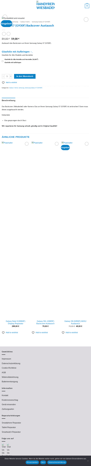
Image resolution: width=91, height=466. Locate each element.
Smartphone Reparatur (11, 423)
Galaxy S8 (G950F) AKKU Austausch (75, 322)
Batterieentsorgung (10, 382)
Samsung (15, 22)
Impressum (6, 359)
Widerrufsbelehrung (10, 377)
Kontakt (5, 395)
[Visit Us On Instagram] (9, 450)
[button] (4, 5)
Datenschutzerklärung (11, 363)
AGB (4, 373)
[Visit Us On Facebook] (4, 450)
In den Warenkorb (24, 76)
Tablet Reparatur (9, 427)
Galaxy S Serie (25, 22)
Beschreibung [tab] (8, 100)
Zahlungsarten (8, 409)
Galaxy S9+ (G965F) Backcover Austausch (45, 322)
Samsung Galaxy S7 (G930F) (41, 22)
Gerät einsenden (9, 404)
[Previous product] (8, 34)
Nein (43, 462)
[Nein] (87, 461)
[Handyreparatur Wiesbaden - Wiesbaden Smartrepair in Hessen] (45, 5)
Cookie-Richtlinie (9, 368)
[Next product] (4, 34)
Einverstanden (32, 462)
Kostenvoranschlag (10, 400)
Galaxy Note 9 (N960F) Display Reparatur (15, 322)
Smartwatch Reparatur (11, 432)
